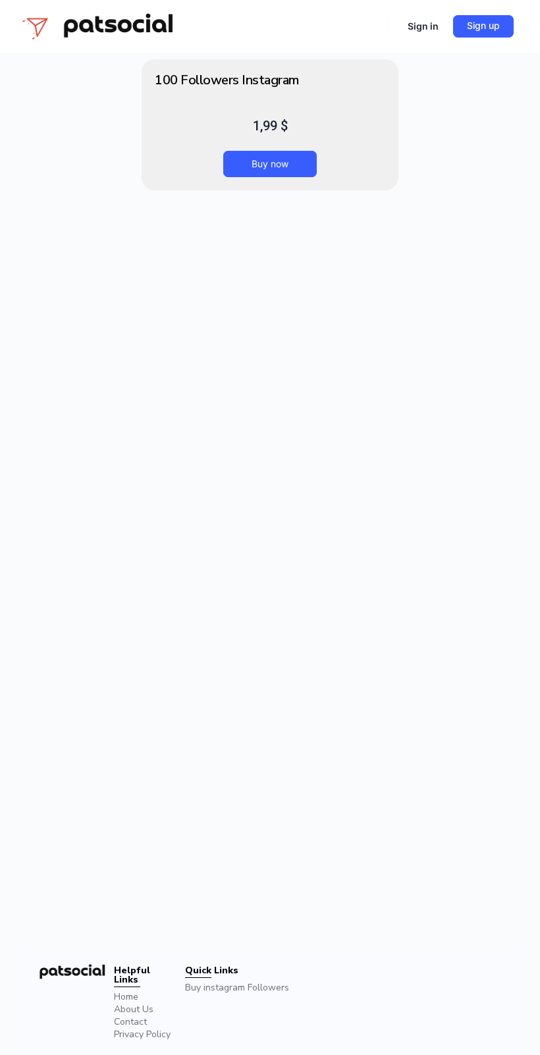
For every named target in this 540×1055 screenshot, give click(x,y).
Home (126, 996)
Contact (130, 1021)
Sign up (483, 25)
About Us (133, 1009)
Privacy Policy (142, 1034)
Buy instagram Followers (237, 987)
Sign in (423, 26)
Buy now (270, 163)
